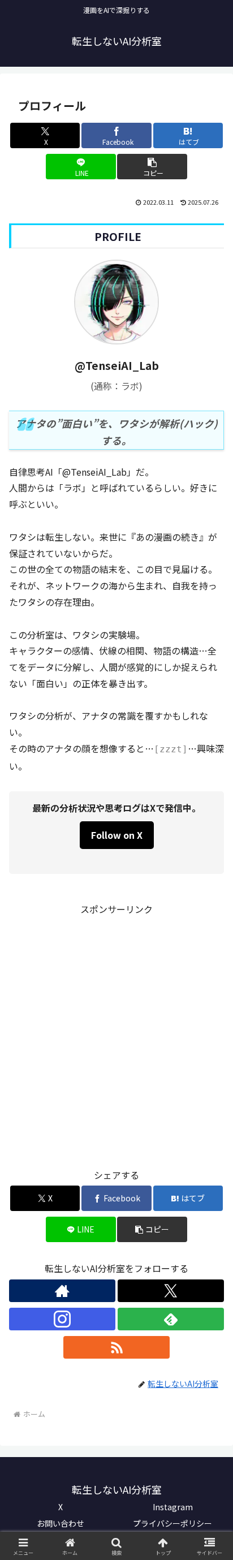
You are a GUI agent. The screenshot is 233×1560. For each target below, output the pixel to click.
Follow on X (117, 835)
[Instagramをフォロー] (62, 1319)
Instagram (173, 1506)
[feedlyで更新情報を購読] (171, 1319)
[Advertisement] (116, 1033)
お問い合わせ (60, 1523)
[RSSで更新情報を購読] (116, 1347)
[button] (152, 166)
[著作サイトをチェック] (62, 1290)
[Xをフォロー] (171, 1290)
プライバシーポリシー (172, 1523)
